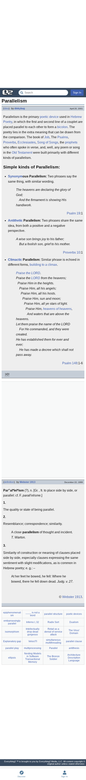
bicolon (62, 127)
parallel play (12, 648)
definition (9, 482)
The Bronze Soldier (53, 658)
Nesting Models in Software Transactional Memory (32, 657)
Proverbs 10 (71, 252)
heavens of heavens (57, 308)
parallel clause (74, 641)
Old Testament (22, 152)
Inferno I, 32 (32, 622)
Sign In (77, 92)
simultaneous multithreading (53, 641)
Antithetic (15, 220)
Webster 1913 (27, 482)
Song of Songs (47, 142)
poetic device (49, 116)
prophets (71, 142)
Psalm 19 (73, 213)
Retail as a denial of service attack (53, 632)
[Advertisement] (43, 44)
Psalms (62, 137)
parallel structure (53, 614)
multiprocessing (32, 648)
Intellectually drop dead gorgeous (32, 632)
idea (6, 108)
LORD (35, 278)
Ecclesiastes (27, 142)
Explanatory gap (12, 641)
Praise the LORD (28, 273)
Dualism (73, 622)
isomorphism (12, 631)
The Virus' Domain (74, 632)
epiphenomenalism (12, 614)
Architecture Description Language (73, 658)
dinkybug (19, 108)
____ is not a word (33, 614)
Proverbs (9, 142)
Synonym (15, 176)
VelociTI (32, 641)
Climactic (15, 259)
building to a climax (43, 264)
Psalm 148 (69, 363)
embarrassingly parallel (12, 622)
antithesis (74, 648)
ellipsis (12, 657)
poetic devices (74, 614)
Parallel (53, 648)
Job (46, 137)
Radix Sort (53, 622)
